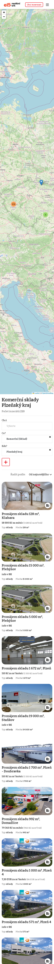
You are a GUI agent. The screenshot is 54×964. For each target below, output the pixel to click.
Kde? (4, 446)
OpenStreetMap (47, 393)
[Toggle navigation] (48, 4)
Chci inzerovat (34, 4)
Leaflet (36, 393)
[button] (41, 183)
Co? (4, 433)
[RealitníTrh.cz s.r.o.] (11, 4)
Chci (4, 420)
